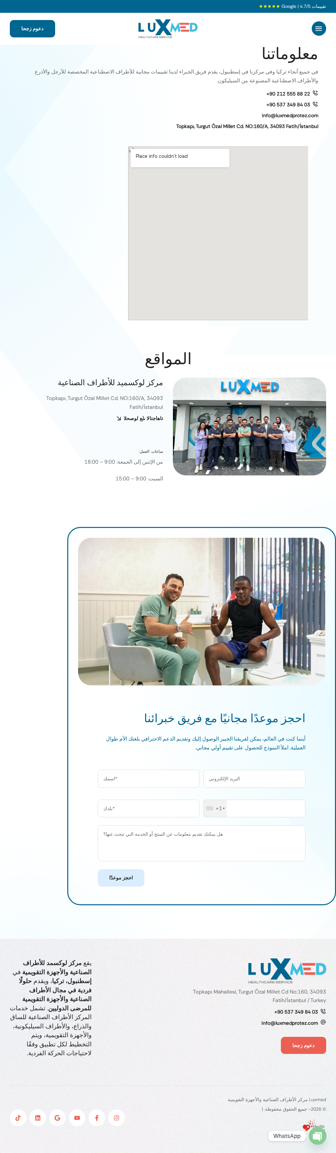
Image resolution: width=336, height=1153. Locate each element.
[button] (319, 28)
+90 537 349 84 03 (288, 104)
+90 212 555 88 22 (288, 94)
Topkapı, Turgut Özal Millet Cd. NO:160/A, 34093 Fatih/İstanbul (247, 126)
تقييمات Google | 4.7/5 (292, 6)
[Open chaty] (317, 1136)
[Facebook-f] (97, 1117)
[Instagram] (116, 1117)
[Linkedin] (38, 1117)
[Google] (57, 1117)
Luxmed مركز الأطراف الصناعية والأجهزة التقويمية (277, 1099)
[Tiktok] (18, 1117)
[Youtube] (77, 1117)
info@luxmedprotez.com (290, 115)
